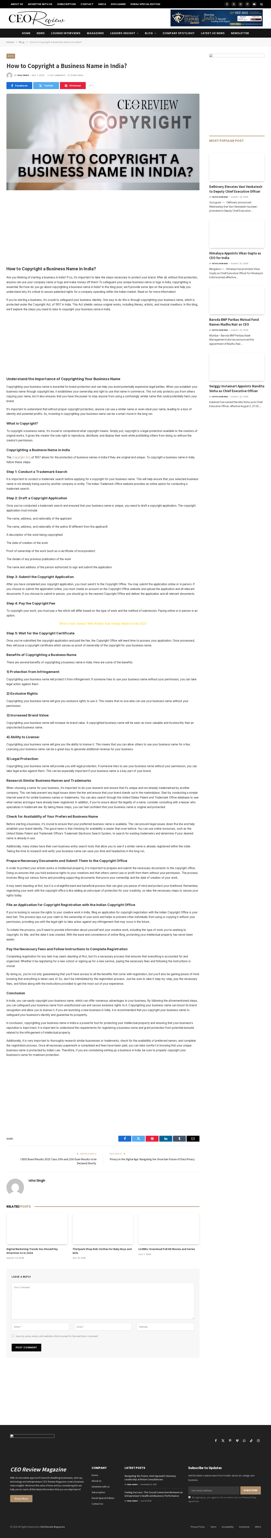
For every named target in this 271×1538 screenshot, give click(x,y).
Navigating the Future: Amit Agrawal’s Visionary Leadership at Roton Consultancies (150, 1477)
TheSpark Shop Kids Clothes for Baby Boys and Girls (102, 1250)
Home (26, 33)
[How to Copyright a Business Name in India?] (102, 189)
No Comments (57, 75)
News (41, 33)
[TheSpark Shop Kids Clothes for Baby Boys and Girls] (103, 1228)
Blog (149, 33)
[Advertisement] (102, 228)
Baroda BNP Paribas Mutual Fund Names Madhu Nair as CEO (234, 322)
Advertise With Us (40, 4)
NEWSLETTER (240, 33)
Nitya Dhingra (220, 197)
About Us (17, 4)
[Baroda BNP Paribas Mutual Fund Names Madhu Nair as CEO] (237, 300)
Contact (87, 4)
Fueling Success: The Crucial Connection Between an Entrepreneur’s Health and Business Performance (154, 1494)
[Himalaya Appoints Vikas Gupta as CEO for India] (237, 234)
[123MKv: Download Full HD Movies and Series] (168, 1228)
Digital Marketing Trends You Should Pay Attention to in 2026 (32, 1250)
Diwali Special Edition (145, 4)
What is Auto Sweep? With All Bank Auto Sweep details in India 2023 (102, 623)
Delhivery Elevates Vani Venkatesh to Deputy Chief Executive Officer (235, 189)
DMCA (102, 4)
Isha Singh (23, 75)
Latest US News (213, 33)
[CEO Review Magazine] (36, 18)
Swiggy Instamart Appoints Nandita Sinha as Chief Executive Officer (236, 388)
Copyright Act (21, 457)
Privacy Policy (249, 1497)
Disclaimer (118, 4)
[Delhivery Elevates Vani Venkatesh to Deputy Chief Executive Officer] (237, 167)
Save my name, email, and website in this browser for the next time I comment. (57, 1336)
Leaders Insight (122, 33)
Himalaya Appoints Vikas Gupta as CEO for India (235, 255)
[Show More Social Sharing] (90, 85)
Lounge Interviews (66, 33)
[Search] (261, 4)
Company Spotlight (179, 33)
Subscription (66, 4)
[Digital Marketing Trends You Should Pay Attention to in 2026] (37, 1228)
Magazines (95, 33)
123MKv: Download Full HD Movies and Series (166, 1249)
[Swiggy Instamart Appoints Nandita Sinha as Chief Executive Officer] (237, 367)
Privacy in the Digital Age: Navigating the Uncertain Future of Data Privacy (152, 1159)
